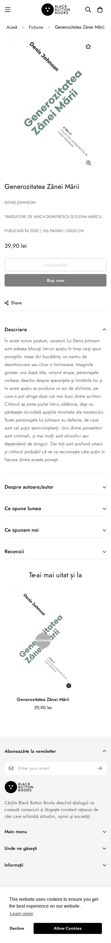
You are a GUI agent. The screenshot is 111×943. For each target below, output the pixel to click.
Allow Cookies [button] (68, 928)
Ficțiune (36, 27)
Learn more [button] (21, 913)
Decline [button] (17, 928)
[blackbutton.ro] (55, 9)
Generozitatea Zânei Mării (43, 699)
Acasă (12, 27)
